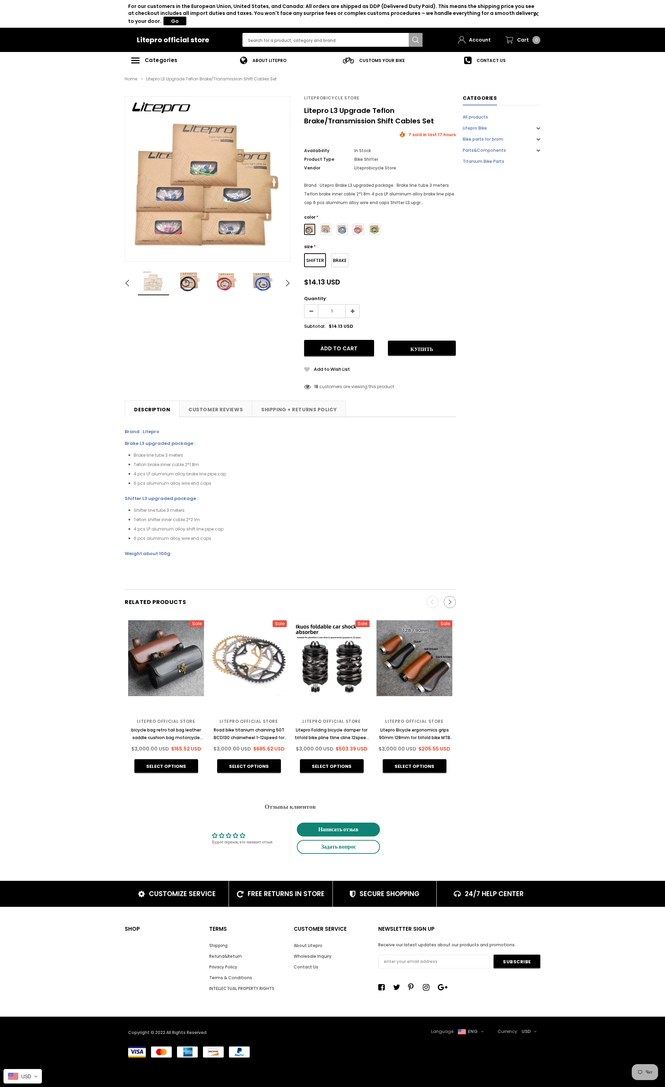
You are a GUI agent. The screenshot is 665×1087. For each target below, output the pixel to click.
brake (340, 260)
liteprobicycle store (332, 98)
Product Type (319, 159)
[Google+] (443, 987)
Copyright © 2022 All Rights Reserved (167, 1032)
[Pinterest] (413, 987)
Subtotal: (315, 326)
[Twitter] (398, 987)
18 (316, 386)
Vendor (312, 168)
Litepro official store (173, 40)
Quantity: (315, 298)
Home (131, 79)
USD (526, 1031)
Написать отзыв (338, 829)
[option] (263, 60)
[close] (536, 14)
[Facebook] (383, 987)
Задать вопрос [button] (338, 847)
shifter (315, 260)
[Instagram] (428, 987)
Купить (421, 349)
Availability (316, 151)
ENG (473, 1031)
